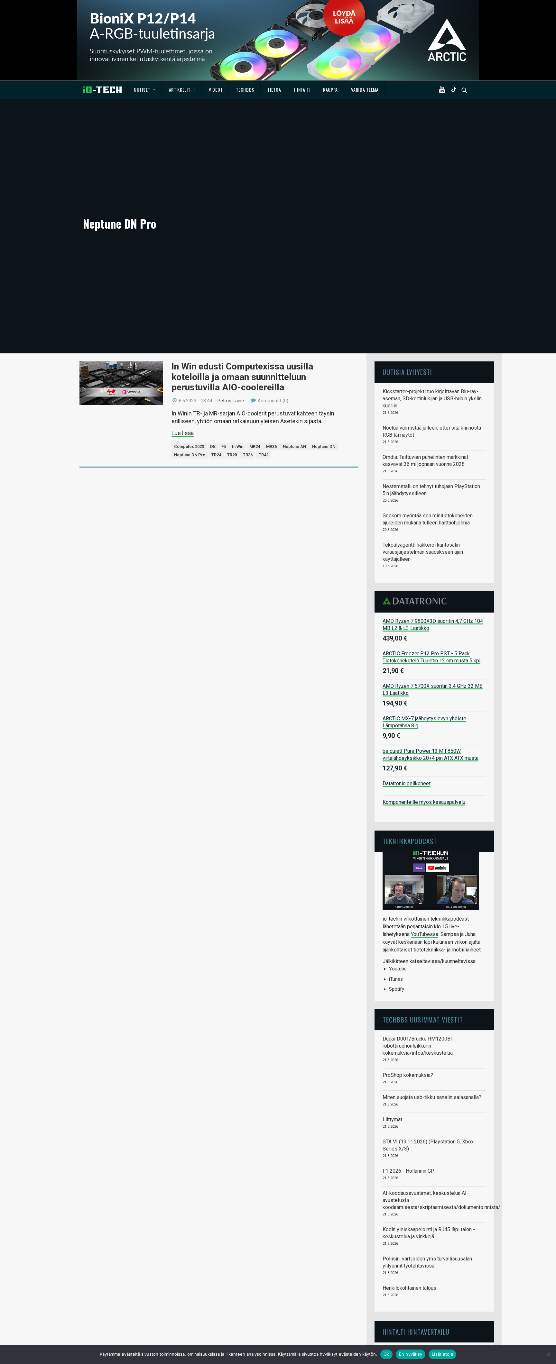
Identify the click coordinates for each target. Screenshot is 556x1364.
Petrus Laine (231, 401)
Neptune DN (323, 446)
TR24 (216, 454)
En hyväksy (410, 1354)
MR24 (254, 446)
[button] (443, 90)
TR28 (232, 454)
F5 (223, 446)
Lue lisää (182, 433)
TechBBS (245, 89)
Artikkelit (179, 89)
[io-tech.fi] (102, 89)
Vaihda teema (364, 89)
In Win (237, 446)
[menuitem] (145, 90)
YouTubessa (424, 934)
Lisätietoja (442, 1354)
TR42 (263, 454)
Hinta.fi (302, 89)
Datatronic (416, 601)
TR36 (248, 454)
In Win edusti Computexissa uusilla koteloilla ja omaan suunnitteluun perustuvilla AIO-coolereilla (242, 376)
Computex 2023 (189, 446)
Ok (386, 1354)
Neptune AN (294, 446)
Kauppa (330, 89)
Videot (216, 89)
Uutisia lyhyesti (407, 372)
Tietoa (274, 89)
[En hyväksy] (548, 1354)
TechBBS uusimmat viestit (423, 1019)
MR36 (271, 446)
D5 (212, 446)
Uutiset (142, 89)
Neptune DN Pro (189, 454)
